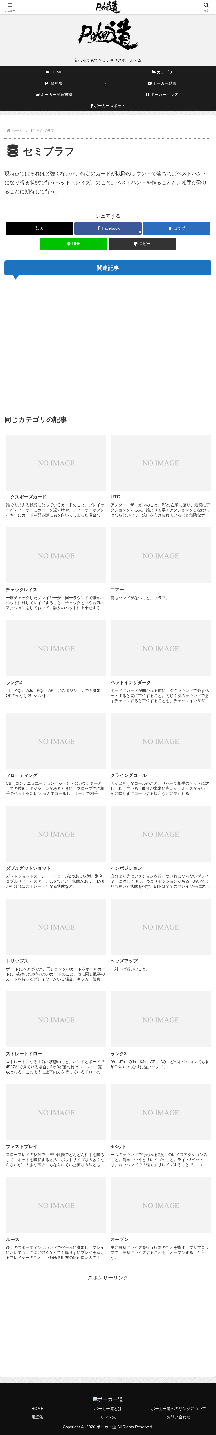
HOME (37, 1408)
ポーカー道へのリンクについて (178, 1408)
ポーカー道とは (108, 1408)
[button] (142, 244)
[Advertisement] (108, 344)
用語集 (37, 1417)
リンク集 (108, 1417)
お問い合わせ (178, 1417)
